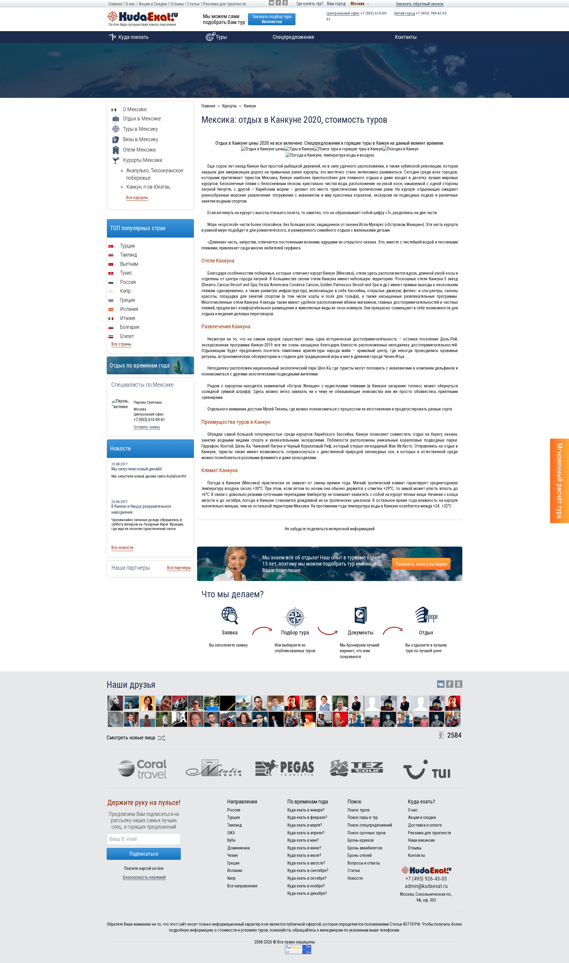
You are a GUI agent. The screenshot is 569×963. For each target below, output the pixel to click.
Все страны (121, 344)
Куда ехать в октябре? (307, 878)
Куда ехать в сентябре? (307, 870)
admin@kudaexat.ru (426, 886)
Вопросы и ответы (364, 863)
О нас (130, 3)
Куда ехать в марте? (304, 825)
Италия (127, 318)
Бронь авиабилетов (365, 848)
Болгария (129, 327)
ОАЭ (231, 832)
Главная (115, 3)
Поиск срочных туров (367, 832)
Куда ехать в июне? (304, 848)
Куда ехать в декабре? (307, 893)
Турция (127, 246)
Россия (127, 282)
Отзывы (177, 3)
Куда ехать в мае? (303, 840)
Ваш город (336, 3)
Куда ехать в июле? (304, 855)
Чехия (232, 855)
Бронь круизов (361, 840)
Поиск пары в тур (363, 817)
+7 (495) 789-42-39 (420, 13)
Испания (128, 309)
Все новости (122, 547)
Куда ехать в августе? (306, 863)
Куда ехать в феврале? (307, 817)
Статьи (193, 3)
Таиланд (128, 255)
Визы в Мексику (140, 139)
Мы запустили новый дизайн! (136, 469)
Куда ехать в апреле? (306, 832)
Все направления (242, 886)
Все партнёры (179, 567)
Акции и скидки (422, 817)
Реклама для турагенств (224, 3)
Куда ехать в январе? (306, 810)
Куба (231, 840)
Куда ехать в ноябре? (306, 886)
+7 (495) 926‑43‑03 (426, 879)
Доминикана (238, 848)
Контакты (406, 37)
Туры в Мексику (140, 129)
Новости (355, 878)
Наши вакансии (421, 840)
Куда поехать (133, 37)
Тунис (125, 273)
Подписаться (144, 854)
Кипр (125, 291)
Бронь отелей (360, 855)
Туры (221, 37)
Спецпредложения (293, 37)
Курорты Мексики (142, 160)
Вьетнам (128, 264)
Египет (126, 336)
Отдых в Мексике (141, 118)
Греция (127, 300)
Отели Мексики (139, 150)
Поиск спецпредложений (370, 825)
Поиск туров (359, 810)
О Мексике (134, 109)
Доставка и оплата (425, 825)
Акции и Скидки (153, 3)
